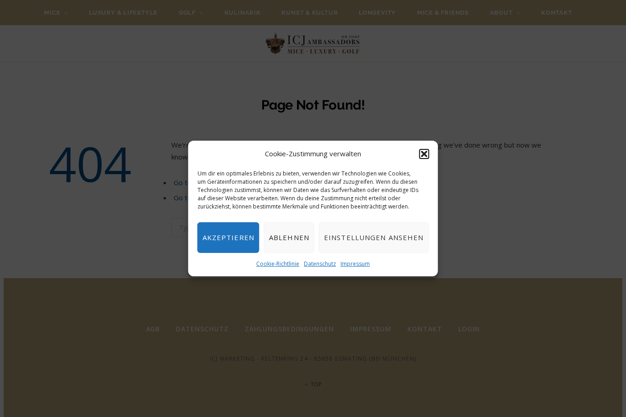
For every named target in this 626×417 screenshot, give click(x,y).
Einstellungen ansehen (374, 237)
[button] (424, 154)
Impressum (355, 264)
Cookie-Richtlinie (277, 264)
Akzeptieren (228, 237)
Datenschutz (320, 264)
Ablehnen (289, 237)
